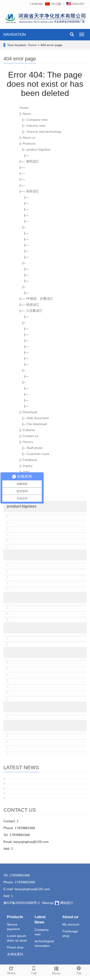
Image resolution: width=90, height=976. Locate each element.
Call (33, 973)
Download (30, 412)
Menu (56, 973)
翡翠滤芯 (32, 191)
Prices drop (15, 947)
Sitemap (48, 903)
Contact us (30, 436)
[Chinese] (53, 3)
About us (28, 137)
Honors (28, 442)
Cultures (29, 430)
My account (70, 924)
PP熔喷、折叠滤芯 (39, 298)
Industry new (36, 125)
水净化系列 (15, 954)
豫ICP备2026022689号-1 (21, 903)
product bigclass (38, 149)
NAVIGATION (14, 34)
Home (32, 45)
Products (29, 143)
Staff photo (34, 448)
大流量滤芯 (34, 310)
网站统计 (66, 903)
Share (11, 973)
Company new (37, 119)
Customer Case (38, 454)
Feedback (30, 460)
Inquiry (28, 466)
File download (37, 424)
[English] (75, 3)
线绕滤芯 (32, 304)
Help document (38, 418)
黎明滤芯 (32, 161)
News (27, 113)
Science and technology (44, 131)
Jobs (26, 472)
